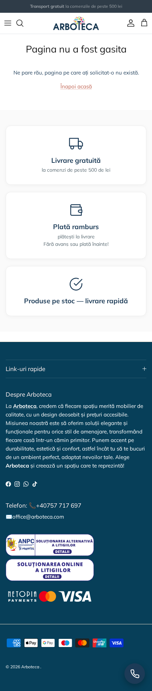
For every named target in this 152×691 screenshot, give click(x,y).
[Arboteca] (76, 23)
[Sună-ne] (134, 673)
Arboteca (30, 666)
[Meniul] (8, 23)
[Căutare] (23, 23)
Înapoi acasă (76, 86)
